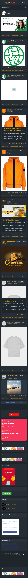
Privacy (6, 559)
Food (9, 201)
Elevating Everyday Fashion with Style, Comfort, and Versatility (13, 300)
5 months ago (9, 76)
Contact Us (12, 559)
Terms (2, 559)
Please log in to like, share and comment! (12, 35)
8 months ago (9, 203)
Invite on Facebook (10, 532)
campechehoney (11, 200)
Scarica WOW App (10, 508)
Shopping (10, 111)
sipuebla (9, 40)
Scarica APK (7, 493)
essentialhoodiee (11, 109)
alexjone (9, 281)
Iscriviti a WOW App (11, 504)
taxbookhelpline (11, 12)
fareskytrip (10, 375)
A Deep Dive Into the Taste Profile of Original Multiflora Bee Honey (13, 219)
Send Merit (14, 414)
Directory (25, 559)
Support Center (18, 559)
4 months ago (9, 41)
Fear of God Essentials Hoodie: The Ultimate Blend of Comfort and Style (13, 129)
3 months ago (9, 15)
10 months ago (9, 283)
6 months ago (9, 112)
